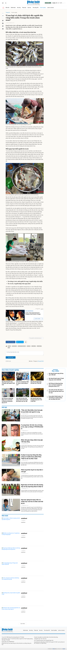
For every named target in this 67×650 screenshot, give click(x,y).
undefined (24, 518)
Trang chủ (8, 12)
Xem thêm (23, 623)
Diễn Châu (33, 346)
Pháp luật (24, 7)
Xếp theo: (31, 361)
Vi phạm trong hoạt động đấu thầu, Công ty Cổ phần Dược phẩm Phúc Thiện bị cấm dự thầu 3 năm (31, 456)
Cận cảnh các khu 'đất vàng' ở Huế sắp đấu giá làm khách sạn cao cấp (22, 400)
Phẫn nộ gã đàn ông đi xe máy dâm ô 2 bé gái (32, 470)
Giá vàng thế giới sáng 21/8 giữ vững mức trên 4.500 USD (36, 400)
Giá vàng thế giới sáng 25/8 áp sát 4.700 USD (36, 382)
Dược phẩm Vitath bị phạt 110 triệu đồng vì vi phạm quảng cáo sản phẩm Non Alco (56, 398)
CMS (55, 648)
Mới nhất (7, 7)
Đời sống (19, 7)
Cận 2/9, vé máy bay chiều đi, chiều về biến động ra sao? (22, 383)
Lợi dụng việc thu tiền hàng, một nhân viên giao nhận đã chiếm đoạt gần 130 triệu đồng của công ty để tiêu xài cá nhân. (32, 447)
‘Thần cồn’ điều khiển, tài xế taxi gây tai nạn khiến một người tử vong (31, 411)
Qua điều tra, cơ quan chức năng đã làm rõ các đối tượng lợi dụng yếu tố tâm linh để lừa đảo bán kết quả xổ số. (32, 434)
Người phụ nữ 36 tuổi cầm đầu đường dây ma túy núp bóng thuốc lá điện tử (32, 485)
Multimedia (13, 7)
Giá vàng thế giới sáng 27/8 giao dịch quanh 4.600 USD (8, 383)
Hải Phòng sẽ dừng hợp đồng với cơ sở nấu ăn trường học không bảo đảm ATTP (7, 400)
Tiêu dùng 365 (35, 7)
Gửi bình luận (10, 357)
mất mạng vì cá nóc (21, 346)
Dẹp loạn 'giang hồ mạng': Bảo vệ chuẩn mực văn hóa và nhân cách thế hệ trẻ (32, 501)
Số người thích (41, 361)
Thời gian (35, 361)
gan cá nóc (14, 346)
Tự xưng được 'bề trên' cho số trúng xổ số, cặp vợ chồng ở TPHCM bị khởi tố (32, 426)
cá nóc (9, 346)
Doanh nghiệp (43, 7)
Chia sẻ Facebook (11, 342)
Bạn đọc (29, 7)
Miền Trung (39, 346)
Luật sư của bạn (50, 7)
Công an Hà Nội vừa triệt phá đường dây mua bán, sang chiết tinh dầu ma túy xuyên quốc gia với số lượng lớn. (32, 491)
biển (9, 347)
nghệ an (28, 346)
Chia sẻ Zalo (20, 342)
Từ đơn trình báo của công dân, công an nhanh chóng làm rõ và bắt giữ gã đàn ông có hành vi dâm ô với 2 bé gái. (32, 477)
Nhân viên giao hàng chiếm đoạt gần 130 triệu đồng (32, 441)
